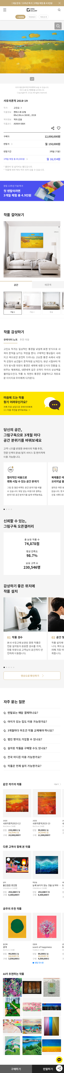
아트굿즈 (43, 17)
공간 (16, 285)
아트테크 (32, 17)
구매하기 (16, 1069)
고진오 (16, 107)
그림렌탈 (20, 17)
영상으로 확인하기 (30, 675)
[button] (4, 509)
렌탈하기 (48, 1069)
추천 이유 (24, 339)
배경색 (48, 284)
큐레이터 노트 (10, 339)
